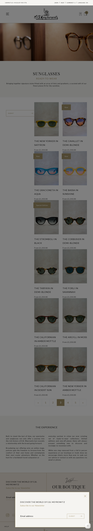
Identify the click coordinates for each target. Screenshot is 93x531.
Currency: (71, 2)
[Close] (84, 496)
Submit (72, 516)
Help (62, 2)
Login (56, 2)
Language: (83, 2)
